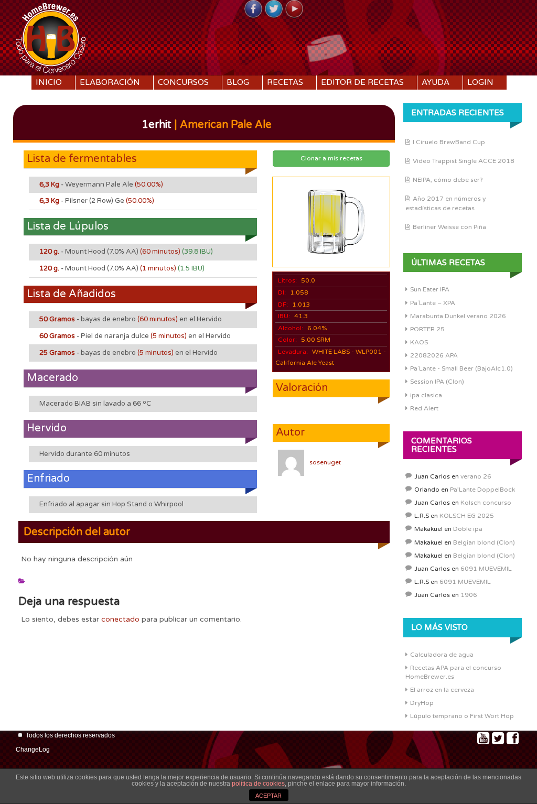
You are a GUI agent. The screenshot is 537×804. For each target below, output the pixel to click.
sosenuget (325, 462)
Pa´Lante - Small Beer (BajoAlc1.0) (461, 368)
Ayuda (435, 82)
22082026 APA (434, 355)
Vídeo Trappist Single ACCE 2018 (463, 161)
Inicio (49, 82)
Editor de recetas (362, 82)
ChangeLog (33, 749)
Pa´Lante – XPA (432, 303)
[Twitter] (273, 9)
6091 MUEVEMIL (486, 568)
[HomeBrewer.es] (51, 36)
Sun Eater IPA (429, 289)
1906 (468, 595)
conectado (120, 619)
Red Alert (424, 408)
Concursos (183, 82)
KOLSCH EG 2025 (466, 515)
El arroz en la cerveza (442, 689)
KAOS (419, 342)
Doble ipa (467, 529)
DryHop (422, 703)
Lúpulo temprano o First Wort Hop (462, 716)
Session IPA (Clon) (437, 381)
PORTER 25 (427, 329)
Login (480, 82)
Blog (238, 82)
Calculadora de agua (442, 654)
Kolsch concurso (485, 502)
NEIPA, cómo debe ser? (448, 179)
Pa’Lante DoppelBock (482, 489)
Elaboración (110, 82)
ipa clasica (426, 395)
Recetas (285, 82)
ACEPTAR (268, 795)
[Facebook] (253, 9)
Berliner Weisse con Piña (449, 227)
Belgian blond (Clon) (484, 542)
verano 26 (475, 476)
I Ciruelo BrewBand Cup (449, 142)
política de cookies (258, 783)
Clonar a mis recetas (331, 158)
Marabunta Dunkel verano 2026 (458, 316)
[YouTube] (294, 9)
